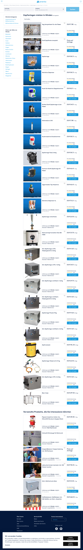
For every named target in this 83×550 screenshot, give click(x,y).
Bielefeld (8, 34)
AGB (18, 528)
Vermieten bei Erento (39, 523)
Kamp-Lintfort (9, 49)
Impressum (20, 530)
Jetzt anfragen (73, 34)
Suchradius (27, 19)
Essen (7, 40)
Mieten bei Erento (39, 521)
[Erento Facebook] (56, 528)
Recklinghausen (10, 64)
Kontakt (19, 519)
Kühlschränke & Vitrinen (12, 23)
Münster (8, 56)
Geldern (8, 43)
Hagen (7, 47)
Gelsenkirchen (9, 45)
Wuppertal (8, 75)
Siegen (7, 67)
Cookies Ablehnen (70, 543)
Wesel (7, 71)
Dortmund (8, 36)
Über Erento (20, 521)
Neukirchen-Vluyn (10, 58)
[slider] (70, 32)
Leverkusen (9, 54)
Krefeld (7, 51)
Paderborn (8, 62)
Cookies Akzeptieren (70, 538)
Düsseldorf (8, 38)
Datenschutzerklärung (23, 526)
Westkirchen (9, 73)
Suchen (72, 9)
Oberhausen (9, 60)
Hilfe (35, 526)
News (35, 519)
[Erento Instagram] (61, 528)
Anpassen (7, 545)
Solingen (8, 69)
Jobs (18, 523)
